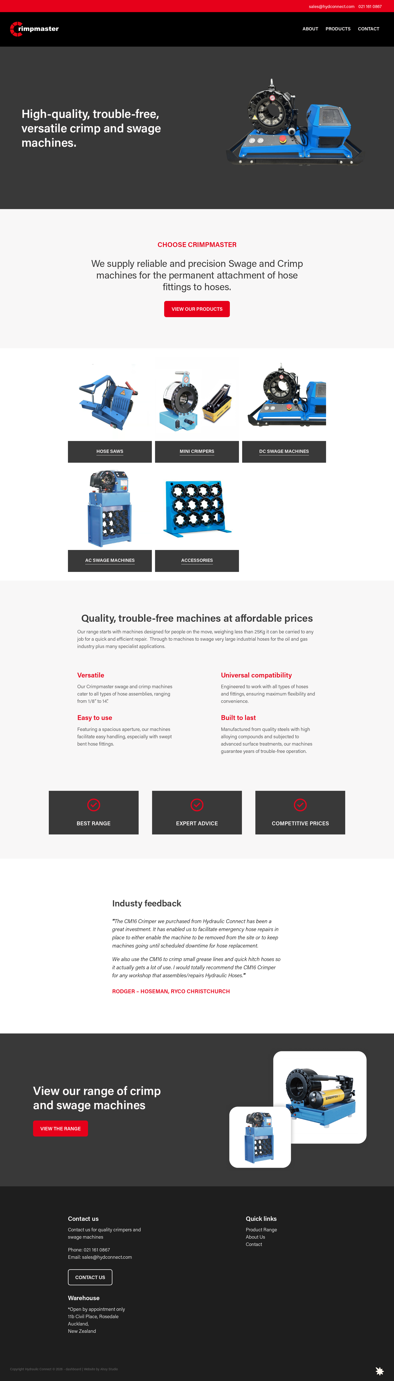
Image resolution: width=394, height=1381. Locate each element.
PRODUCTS (338, 29)
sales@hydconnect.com (332, 6)
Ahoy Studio (109, 1369)
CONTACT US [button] (90, 1277)
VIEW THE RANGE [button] (60, 1128)
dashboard (73, 1369)
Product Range (261, 1229)
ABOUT (310, 29)
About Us (255, 1237)
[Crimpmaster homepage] (47, 29)
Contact (254, 1244)
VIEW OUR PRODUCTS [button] (197, 309)
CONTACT (368, 29)
